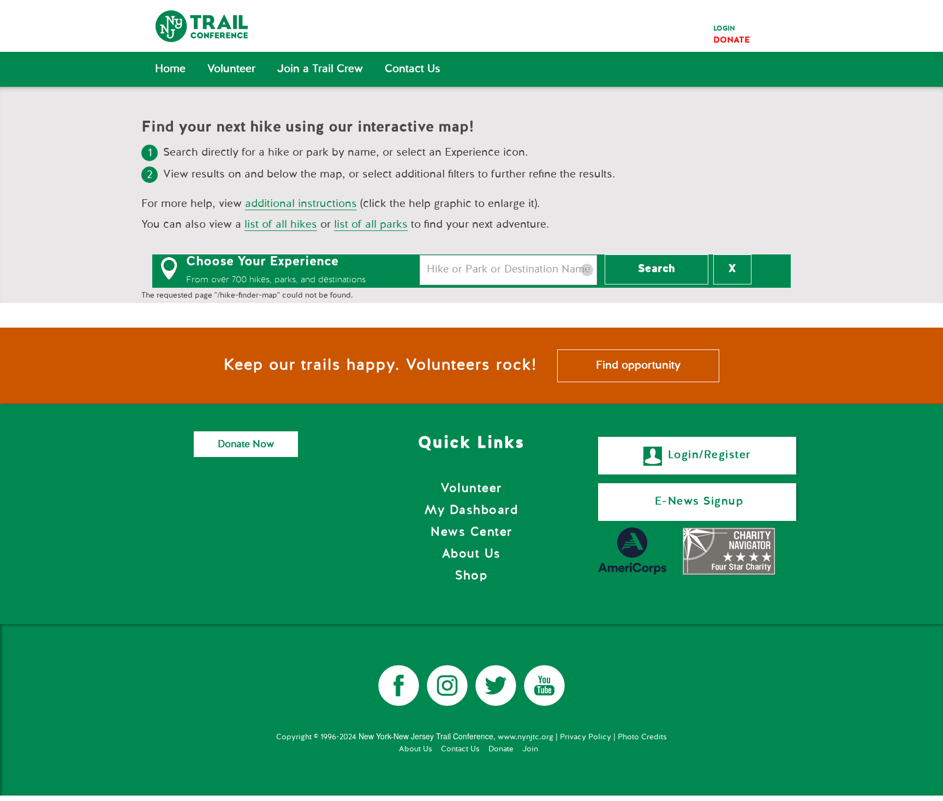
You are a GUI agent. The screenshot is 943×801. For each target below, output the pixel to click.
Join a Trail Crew (320, 69)
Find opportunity (638, 365)
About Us (471, 554)
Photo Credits (642, 737)
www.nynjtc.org (525, 737)
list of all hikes (280, 224)
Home (170, 69)
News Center (471, 532)
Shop (471, 576)
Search (657, 269)
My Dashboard (471, 511)
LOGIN (724, 28)
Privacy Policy (585, 737)
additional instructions (301, 204)
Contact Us (412, 69)
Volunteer (231, 69)
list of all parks (371, 224)
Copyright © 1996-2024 (316, 737)
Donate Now (246, 444)
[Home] (208, 26)
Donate (501, 749)
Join (530, 749)
